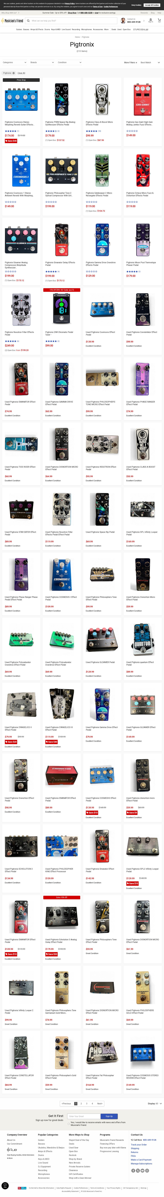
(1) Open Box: (50, 140)
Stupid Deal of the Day (79, 1140)
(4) (59, 271)
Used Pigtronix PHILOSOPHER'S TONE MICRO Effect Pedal (100, 403)
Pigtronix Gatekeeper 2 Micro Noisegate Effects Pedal (99, 194)
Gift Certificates (76, 1174)
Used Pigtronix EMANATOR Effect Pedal (20, 403)
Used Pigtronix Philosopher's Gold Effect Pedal (60, 1076)
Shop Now (72, 13)
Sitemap (143, 1188)
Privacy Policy (70, 3)
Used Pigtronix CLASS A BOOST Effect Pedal (140, 468)
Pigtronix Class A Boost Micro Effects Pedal (99, 123)
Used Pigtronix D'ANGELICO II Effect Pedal (18, 728)
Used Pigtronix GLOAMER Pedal (100, 662)
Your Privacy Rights (113, 1188)
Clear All (21, 73)
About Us (11, 1140)
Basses (26, 29)
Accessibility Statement (70, 1191)
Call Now (143, 1140)
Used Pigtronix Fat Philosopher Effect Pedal (100, 1076)
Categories (8, 62)
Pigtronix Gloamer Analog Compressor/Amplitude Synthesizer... (16, 265)
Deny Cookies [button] (136, 5)
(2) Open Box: (12, 350)
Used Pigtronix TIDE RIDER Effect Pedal (20, 468)
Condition (62, 62)
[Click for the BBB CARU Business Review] (22, 1188)
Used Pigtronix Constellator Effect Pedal (141, 333)
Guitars (19, 29)
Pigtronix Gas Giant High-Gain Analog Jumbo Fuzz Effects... (139, 123)
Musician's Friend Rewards (112, 1140)
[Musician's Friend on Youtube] (142, 1170)
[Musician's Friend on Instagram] (147, 1170)
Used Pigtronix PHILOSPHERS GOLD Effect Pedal (140, 1011)
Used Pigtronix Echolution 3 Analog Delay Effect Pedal (61, 940)
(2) (59, 131)
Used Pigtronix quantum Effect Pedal (140, 663)
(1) (18, 131)
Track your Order (139, 1144)
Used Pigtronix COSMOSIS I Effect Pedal (61, 598)
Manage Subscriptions (141, 1163)
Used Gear (73, 1147)
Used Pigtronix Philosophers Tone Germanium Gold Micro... (60, 1011)
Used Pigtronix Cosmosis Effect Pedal (100, 333)
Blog (153, 13)
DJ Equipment (44, 1166)
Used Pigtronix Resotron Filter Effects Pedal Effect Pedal (59, 533)
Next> (99, 1103)
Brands (33, 62)
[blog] (20, 1150)
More (106, 29)
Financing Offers (107, 1144)
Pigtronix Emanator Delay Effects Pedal (60, 263)
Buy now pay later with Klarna (113, 1147)
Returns (134, 1152)
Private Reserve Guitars (79, 1166)
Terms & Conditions (97, 1188)
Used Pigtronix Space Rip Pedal (100, 532)
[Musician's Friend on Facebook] (133, 1170)
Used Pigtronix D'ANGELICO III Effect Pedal (59, 728)
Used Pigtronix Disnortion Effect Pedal (19, 799)
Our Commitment (14, 1144)
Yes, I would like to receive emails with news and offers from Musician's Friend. (98, 1123)
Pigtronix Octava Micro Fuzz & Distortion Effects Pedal (139, 194)
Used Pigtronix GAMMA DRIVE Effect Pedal (59, 403)
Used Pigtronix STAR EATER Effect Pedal (20, 533)
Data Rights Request (64, 1188)
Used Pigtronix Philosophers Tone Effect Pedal (101, 598)
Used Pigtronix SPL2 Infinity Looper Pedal (142, 870)
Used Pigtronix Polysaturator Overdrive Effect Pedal (18, 663)
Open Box (73, 1151)
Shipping (135, 1148)
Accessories (98, 29)
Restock (72, 1155)
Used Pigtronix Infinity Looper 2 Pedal (19, 1011)
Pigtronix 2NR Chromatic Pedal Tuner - (59, 333)
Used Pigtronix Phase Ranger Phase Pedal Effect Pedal (21, 598)
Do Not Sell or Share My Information (41, 1188)
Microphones (86, 29)
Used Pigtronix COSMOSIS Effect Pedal (101, 799)
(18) (99, 131)
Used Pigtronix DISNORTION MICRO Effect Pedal (61, 468)
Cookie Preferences (111, 7)
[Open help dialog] (5, 1185)
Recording (76, 29)
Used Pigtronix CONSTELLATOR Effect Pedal (19, 1076)
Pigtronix (7, 73)
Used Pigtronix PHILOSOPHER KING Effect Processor (59, 870)
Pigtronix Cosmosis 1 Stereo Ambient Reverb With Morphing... (19, 194)
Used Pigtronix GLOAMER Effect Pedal (140, 728)
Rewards (144, 13)
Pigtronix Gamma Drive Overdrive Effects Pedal (101, 263)
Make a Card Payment (141, 1160)
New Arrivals (74, 1163)
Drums (47, 29)
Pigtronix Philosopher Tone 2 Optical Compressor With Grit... (59, 194)
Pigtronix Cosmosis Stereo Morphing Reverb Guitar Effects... (19, 123)
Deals (71, 1144)
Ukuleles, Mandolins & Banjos (51, 1147)
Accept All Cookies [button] (152, 5)
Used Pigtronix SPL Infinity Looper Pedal (141, 533)
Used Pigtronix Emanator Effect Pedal (100, 870)
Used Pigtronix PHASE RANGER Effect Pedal (140, 403)
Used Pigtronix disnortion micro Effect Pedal (140, 799)
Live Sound (66, 29)
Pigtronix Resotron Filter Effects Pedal (19, 333)
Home (77, 37)
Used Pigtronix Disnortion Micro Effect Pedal (140, 598)
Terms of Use (98, 7)
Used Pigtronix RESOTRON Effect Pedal (101, 468)
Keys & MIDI (55, 29)
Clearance (73, 1170)
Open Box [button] (127, 29)
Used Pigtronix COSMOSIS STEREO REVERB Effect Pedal (142, 1076)
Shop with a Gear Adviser (80, 1178)
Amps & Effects (36, 29)
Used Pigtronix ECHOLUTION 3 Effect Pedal (19, 870)
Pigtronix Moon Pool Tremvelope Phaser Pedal (141, 263)
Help (159, 13)
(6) (18, 341)
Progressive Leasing (109, 1151)
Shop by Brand (75, 1159)
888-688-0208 (86, 13)
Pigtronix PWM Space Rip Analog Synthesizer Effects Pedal (60, 123)
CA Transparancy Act (130, 1188)
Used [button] (119, 29)
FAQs (133, 1156)
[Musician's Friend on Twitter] (138, 1170)
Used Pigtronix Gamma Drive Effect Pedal (102, 728)
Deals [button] (114, 29)
